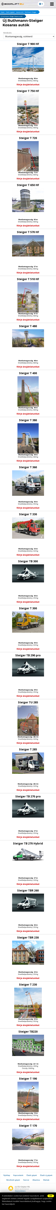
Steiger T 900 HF (28, 44)
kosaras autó (19, 12)
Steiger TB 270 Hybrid (28, 843)
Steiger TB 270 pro (28, 796)
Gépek (3, 12)
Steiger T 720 (28, 138)
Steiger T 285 (28, 749)
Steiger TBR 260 (28, 890)
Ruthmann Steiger (30, 12)
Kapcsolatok (18, 1175)
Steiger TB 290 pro (28, 655)
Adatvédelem (20, 1191)
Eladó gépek (32, 1175)
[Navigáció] (52, 4)
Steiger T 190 (28, 1078)
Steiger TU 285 (28, 702)
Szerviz (26, 1180)
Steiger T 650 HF (28, 185)
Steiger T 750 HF (28, 91)
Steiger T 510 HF (28, 279)
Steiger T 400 (28, 373)
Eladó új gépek (10, 12)
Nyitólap (6, 1175)
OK (50, 1196)
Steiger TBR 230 (28, 937)
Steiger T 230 (28, 984)
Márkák (46, 1180)
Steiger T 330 (28, 514)
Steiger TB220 (28, 1031)
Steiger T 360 (28, 467)
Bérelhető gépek (13, 1180)
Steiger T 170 (28, 1125)
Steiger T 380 (28, 420)
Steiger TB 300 (28, 561)
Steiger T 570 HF (28, 232)
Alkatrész (36, 1180)
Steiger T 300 (28, 608)
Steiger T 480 (28, 326)
